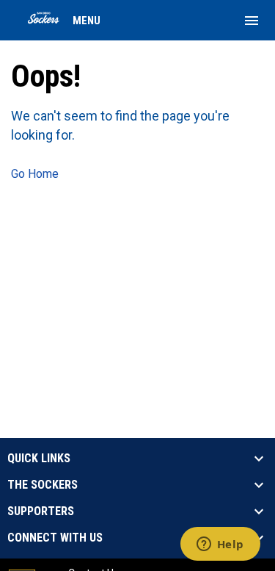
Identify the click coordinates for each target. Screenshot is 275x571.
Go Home (35, 174)
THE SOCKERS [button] (42, 485)
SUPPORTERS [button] (40, 511)
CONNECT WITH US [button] (55, 538)
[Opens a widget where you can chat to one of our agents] (220, 545)
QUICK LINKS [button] (38, 458)
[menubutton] (251, 20)
